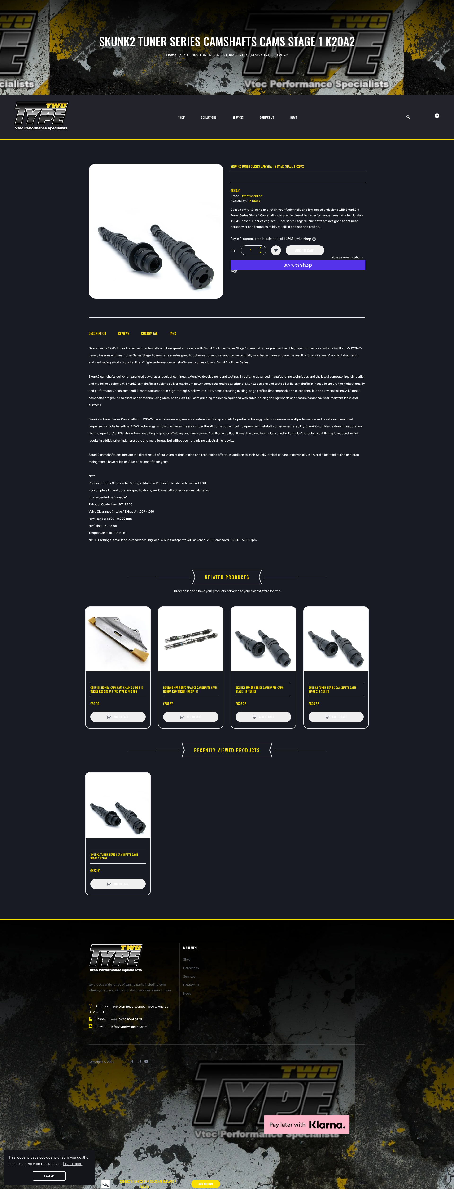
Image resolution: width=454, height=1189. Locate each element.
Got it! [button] (49, 1176)
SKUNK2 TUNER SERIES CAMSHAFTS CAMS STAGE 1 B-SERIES (260, 689)
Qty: (233, 250)
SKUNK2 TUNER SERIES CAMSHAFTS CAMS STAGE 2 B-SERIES (333, 689)
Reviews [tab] (123, 333)
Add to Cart (305, 250)
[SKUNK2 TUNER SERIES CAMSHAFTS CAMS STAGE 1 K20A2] (105, 1183)
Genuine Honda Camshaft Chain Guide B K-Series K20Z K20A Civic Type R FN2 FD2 (117, 689)
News (187, 993)
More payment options (347, 257)
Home (171, 55)
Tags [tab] (173, 333)
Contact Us (191, 985)
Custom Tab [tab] (149, 333)
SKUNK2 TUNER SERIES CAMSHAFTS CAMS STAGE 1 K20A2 (114, 856)
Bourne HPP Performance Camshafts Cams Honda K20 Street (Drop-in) (190, 689)
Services (189, 976)
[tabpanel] (227, 444)
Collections (191, 968)
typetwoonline (252, 196)
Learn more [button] (72, 1164)
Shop (187, 959)
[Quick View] (91, 630)
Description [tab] (97, 333)
